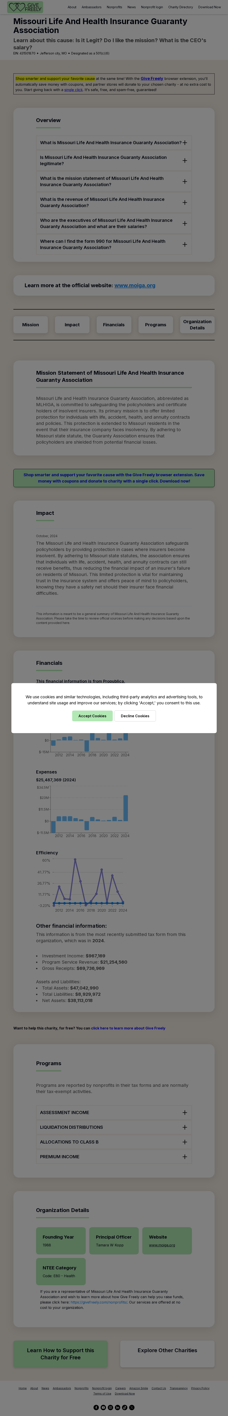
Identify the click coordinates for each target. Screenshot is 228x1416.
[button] (114, 708)
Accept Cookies (92, 716)
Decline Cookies (135, 716)
